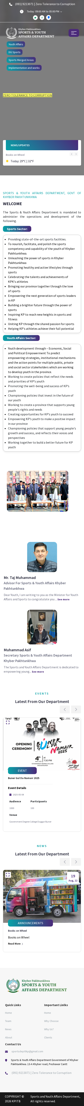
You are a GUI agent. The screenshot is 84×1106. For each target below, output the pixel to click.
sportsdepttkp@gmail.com (27, 1051)
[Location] (48, 17)
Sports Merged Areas (21, 60)
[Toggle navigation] (74, 33)
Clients (48, 1037)
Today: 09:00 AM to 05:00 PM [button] (43, 11)
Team (8, 1021)
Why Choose (51, 1021)
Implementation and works (24, 68)
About (8, 1037)
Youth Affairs (16, 44)
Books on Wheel (15, 155)
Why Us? (49, 1029)
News (8, 1029)
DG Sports (15, 52)
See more (63, 599)
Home (8, 1013)
